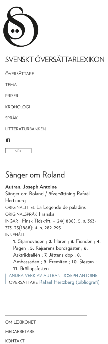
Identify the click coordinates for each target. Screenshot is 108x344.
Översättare (19, 73)
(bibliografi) (88, 282)
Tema (11, 84)
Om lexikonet (20, 322)
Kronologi (17, 106)
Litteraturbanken (25, 128)
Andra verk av (53, 275)
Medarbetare (20, 331)
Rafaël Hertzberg (56, 282)
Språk (11, 117)
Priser (11, 95)
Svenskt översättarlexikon (54, 59)
